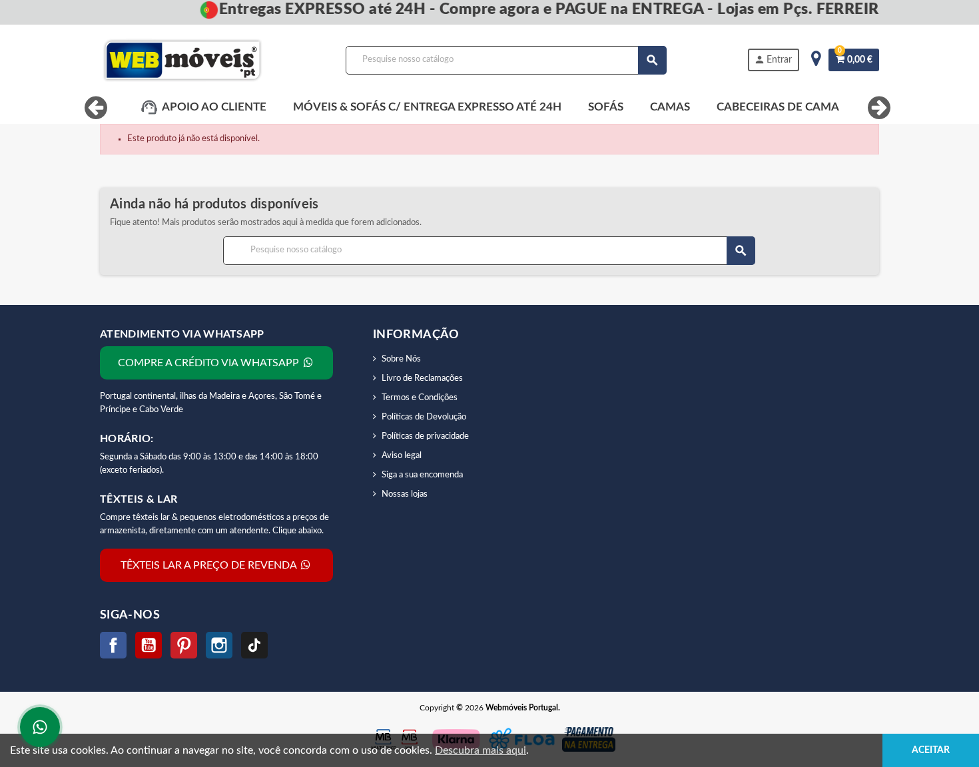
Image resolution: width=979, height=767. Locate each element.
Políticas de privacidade (425, 436)
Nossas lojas (405, 494)
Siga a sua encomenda (422, 475)
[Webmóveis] (182, 60)
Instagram (219, 645)
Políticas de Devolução (424, 417)
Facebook (113, 645)
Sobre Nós (401, 359)
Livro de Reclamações (422, 378)
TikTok (254, 645)
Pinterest (183, 645)
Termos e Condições (420, 397)
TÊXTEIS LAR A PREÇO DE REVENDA (210, 565)
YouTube (148, 645)
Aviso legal (402, 455)
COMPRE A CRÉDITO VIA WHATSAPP (210, 363)
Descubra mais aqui (480, 750)
